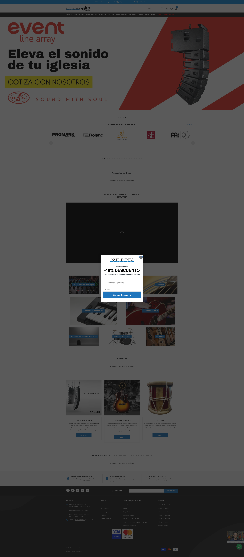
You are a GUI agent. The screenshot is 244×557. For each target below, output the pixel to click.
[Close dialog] (141, 257)
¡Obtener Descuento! (122, 295)
